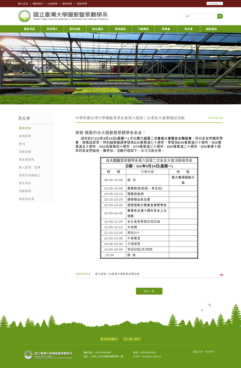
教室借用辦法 (109, 339)
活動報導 (25, 191)
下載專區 (143, 29)
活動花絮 (25, 151)
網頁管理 (82, 3)
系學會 (166, 29)
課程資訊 (120, 29)
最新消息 (29, 29)
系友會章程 (26, 159)
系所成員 (74, 29)
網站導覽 (67, 3)
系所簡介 (52, 29)
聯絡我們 (38, 3)
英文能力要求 (132, 339)
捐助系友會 (26, 199)
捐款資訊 (211, 29)
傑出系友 (25, 183)
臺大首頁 (23, 3)
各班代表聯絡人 (30, 175)
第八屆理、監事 (30, 167)
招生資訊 (97, 29)
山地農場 (52, 3)
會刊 (22, 143)
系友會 (188, 29)
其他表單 (25, 136)
